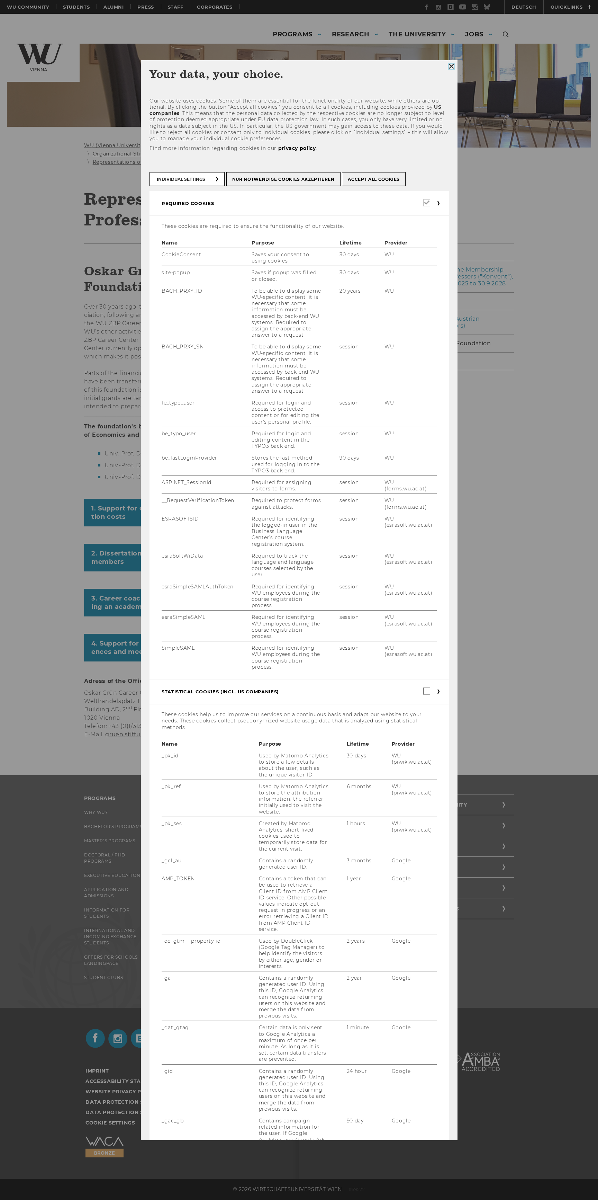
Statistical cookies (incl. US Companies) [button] (220, 691)
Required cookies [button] (188, 203)
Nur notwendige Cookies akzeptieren (283, 178)
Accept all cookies (374, 178)
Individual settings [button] (181, 178)
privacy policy (297, 148)
